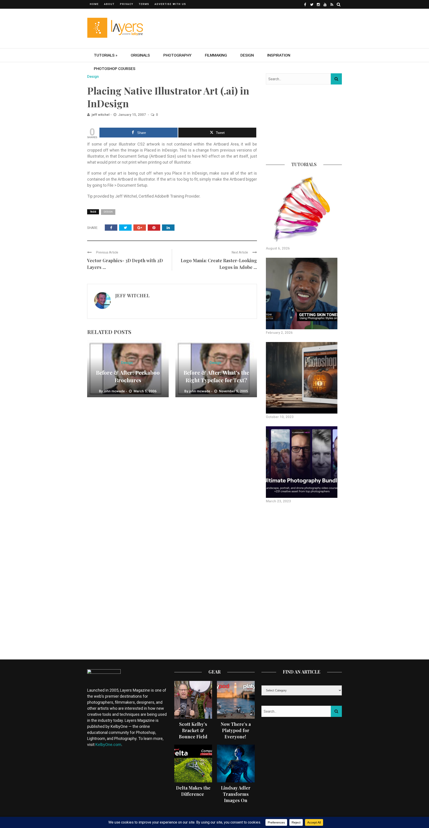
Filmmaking (216, 55)
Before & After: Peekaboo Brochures (128, 376)
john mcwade (114, 391)
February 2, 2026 (279, 333)
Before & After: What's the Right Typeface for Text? (216, 376)
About (109, 4)
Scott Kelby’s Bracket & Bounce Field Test (193, 733)
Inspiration (278, 55)
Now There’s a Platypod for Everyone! (236, 730)
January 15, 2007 (132, 115)
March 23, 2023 (278, 501)
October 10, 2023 (280, 417)
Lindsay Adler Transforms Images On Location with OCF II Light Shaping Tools (235, 803)
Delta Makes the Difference (193, 791)
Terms (144, 4)
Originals (140, 55)
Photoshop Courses (114, 68)
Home (94, 4)
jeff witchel (100, 115)
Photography (177, 55)
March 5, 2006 (145, 391)
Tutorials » (105, 55)
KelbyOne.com (108, 744)
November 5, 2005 (233, 391)
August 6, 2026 (278, 248)
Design (247, 55)
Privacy (126, 4)
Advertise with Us (170, 4)
